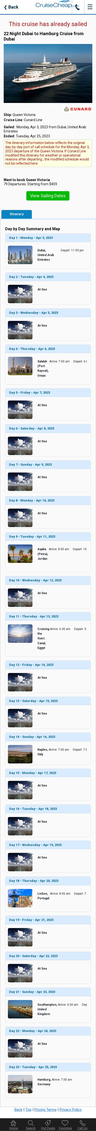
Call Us (82, 1128)
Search (31, 1128)
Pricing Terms (45, 1109)
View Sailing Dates (48, 195)
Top (28, 1109)
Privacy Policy (71, 1109)
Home (13, 1128)
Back (11, 7)
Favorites (65, 1128)
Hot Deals (48, 1128)
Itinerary (17, 214)
